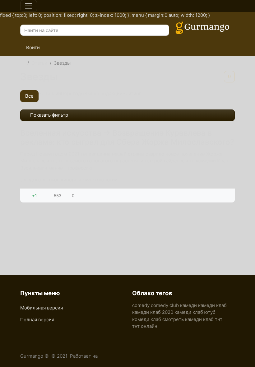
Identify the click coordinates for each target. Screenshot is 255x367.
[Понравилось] (27, 195)
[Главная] (22, 63)
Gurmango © (34, 356)
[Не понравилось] (41, 195)
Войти (32, 47)
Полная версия (37, 320)
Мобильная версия (41, 308)
